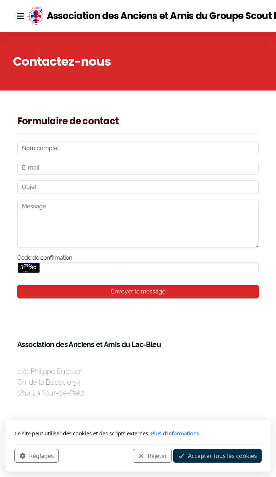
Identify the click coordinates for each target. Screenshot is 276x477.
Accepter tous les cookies (222, 456)
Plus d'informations (175, 433)
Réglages (41, 456)
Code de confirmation (44, 257)
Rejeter (157, 456)
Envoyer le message (138, 291)
